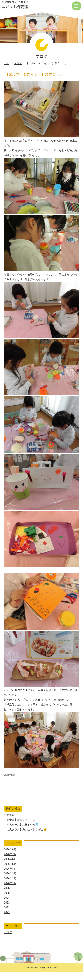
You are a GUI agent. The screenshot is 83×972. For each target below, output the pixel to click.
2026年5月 (10, 863)
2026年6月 (10, 859)
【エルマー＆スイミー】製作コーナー (36, 74)
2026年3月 (10, 873)
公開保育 (9, 814)
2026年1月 (10, 883)
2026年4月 (10, 868)
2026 (7, 888)
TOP (6, 63)
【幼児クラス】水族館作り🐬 (21, 824)
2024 (7, 897)
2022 (7, 907)
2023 (7, 902)
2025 (7, 892)
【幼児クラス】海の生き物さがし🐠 (25, 829)
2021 (7, 912)
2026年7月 (10, 854)
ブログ (18, 63)
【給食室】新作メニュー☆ (19, 819)
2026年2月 (10, 878)
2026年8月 (10, 849)
